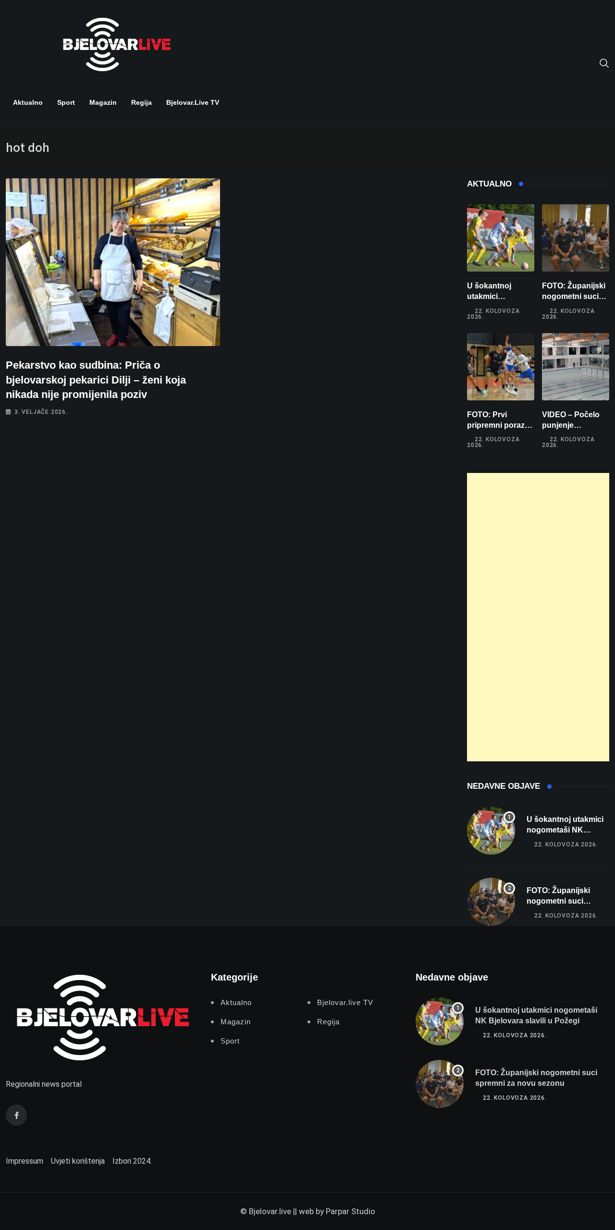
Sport (66, 102)
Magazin (103, 102)
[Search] (604, 62)
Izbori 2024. (132, 1161)
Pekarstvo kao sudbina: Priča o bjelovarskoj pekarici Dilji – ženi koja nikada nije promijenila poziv (96, 380)
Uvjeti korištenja (78, 1161)
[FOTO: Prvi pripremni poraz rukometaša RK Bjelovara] (500, 366)
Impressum (24, 1161)
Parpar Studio (350, 1211)
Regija (141, 102)
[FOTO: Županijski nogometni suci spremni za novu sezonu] (575, 238)
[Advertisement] (538, 617)
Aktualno (28, 102)
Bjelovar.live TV (192, 102)
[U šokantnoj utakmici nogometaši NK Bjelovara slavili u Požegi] (500, 238)
